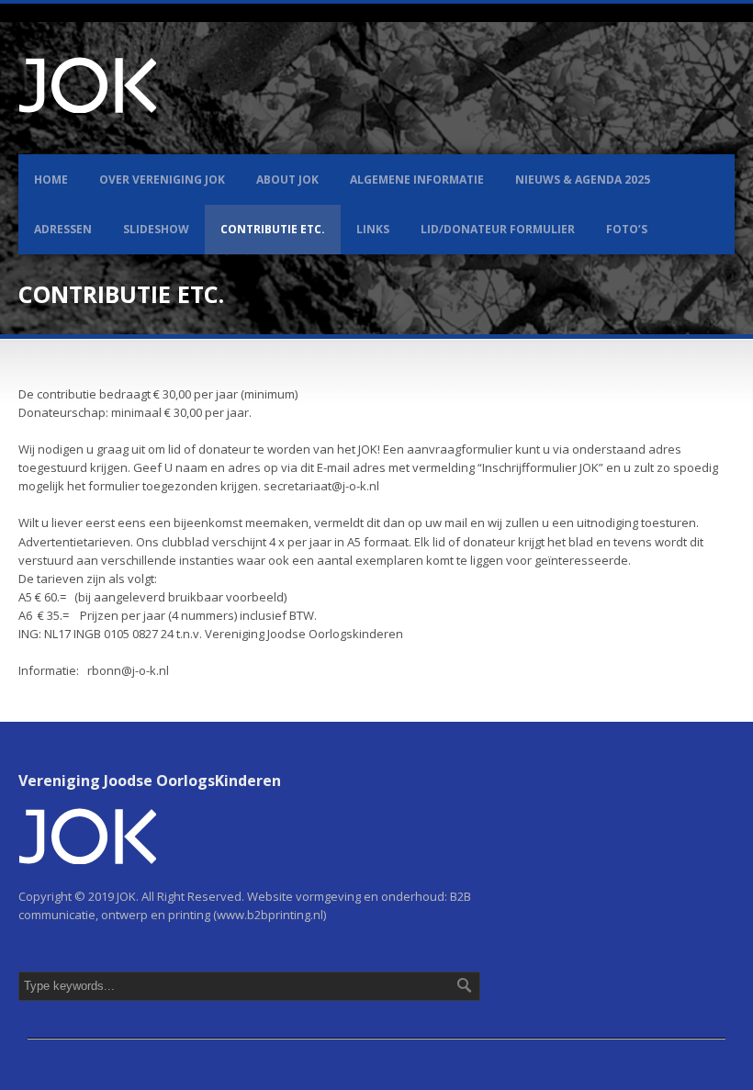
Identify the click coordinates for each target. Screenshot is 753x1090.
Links (372, 229)
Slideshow (156, 229)
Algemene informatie (417, 179)
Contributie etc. (272, 229)
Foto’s (626, 229)
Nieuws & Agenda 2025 (582, 179)
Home (51, 179)
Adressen (63, 229)
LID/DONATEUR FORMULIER (498, 229)
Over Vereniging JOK (162, 179)
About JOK (287, 179)
